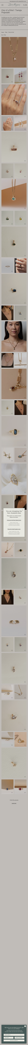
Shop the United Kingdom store (14, 529)
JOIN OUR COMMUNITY (14, 1040)
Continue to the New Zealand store (14, 520)
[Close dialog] (25, 1026)
